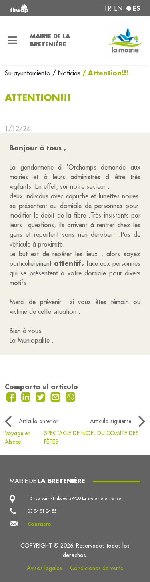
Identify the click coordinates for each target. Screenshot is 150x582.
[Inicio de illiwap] (34, 8)
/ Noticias (66, 73)
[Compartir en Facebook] (12, 396)
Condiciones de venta (97, 568)
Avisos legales (44, 568)
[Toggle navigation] (12, 40)
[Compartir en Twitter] (41, 396)
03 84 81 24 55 (42, 511)
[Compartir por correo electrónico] (56, 396)
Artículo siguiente (110, 421)
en (118, 8)
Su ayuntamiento (28, 73)
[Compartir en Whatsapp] (70, 396)
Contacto (39, 524)
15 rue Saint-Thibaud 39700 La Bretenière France (74, 498)
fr (108, 8)
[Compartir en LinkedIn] (27, 396)
